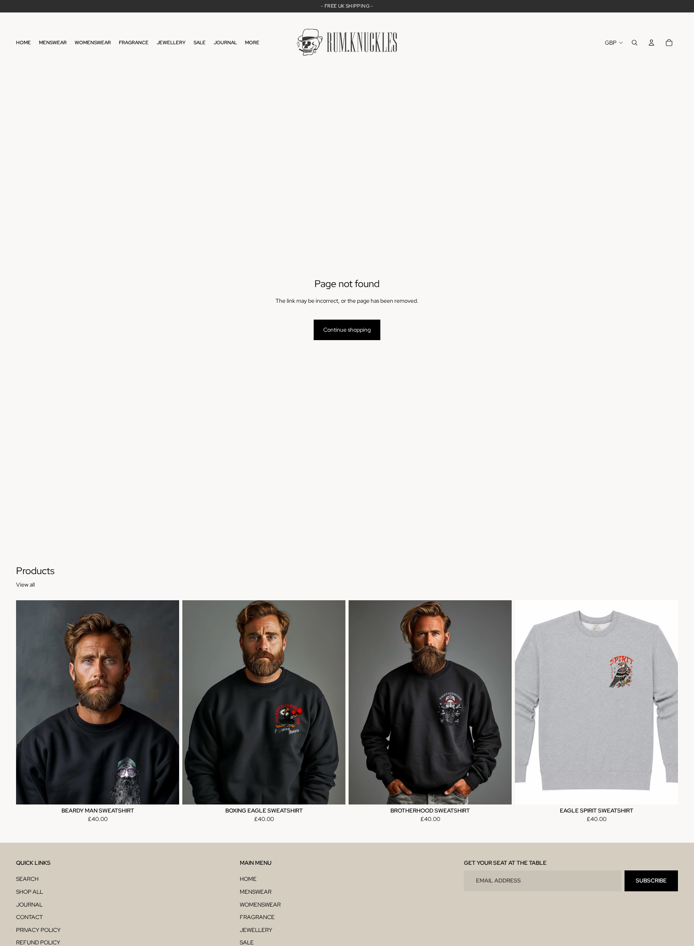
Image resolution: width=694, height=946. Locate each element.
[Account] (651, 42)
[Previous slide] (28, 702)
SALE (247, 942)
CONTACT (29, 917)
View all (25, 584)
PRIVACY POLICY (38, 930)
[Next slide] (167, 702)
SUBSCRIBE (651, 880)
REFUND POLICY (38, 942)
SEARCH (27, 878)
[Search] (634, 42)
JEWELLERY (256, 930)
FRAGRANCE (257, 917)
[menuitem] (252, 43)
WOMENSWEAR (260, 904)
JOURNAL (29, 904)
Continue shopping (347, 329)
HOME (248, 878)
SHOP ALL (29, 891)
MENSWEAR (255, 891)
